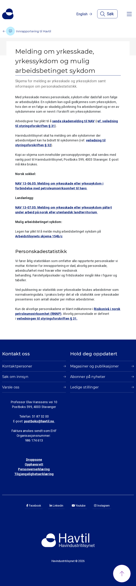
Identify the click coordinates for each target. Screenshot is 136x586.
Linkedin (57, 505)
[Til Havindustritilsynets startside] (7, 14)
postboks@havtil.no (39, 421)
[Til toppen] (122, 573)
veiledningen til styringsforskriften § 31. (47, 318)
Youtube (80, 505)
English (81, 14)
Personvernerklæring (34, 469)
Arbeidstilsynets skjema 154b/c (39, 236)
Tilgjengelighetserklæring (34, 474)
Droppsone (34, 459)
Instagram (103, 505)
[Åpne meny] (129, 14)
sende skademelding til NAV (73, 121)
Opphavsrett (34, 464)
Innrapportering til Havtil (33, 31)
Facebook (34, 505)
